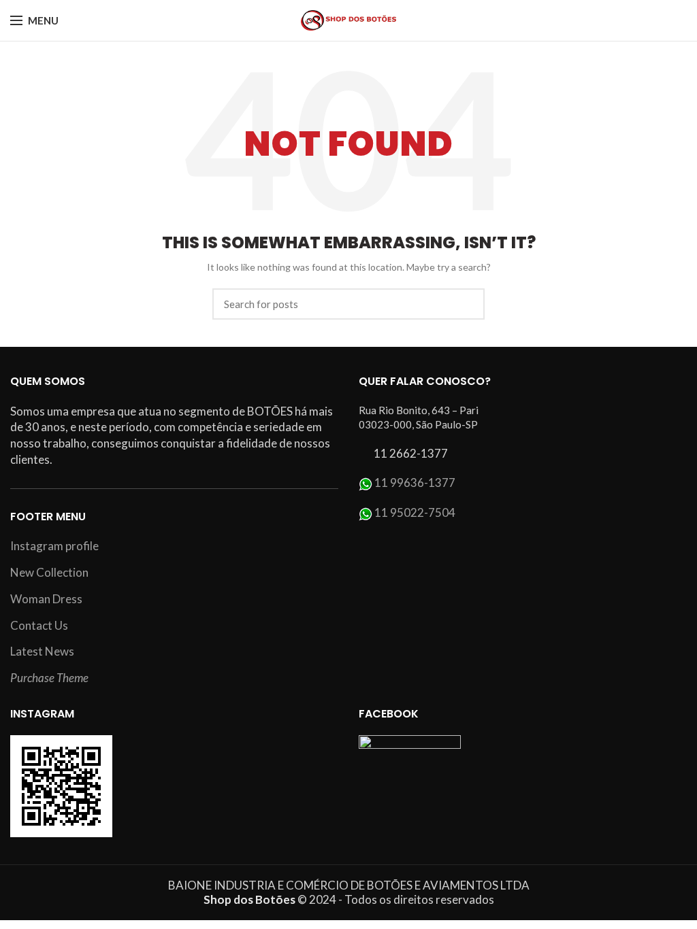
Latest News (42, 651)
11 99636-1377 (414, 482)
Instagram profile (54, 546)
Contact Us (39, 625)
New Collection (49, 572)
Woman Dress (46, 599)
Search (466, 304)
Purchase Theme (49, 678)
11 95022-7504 (414, 512)
